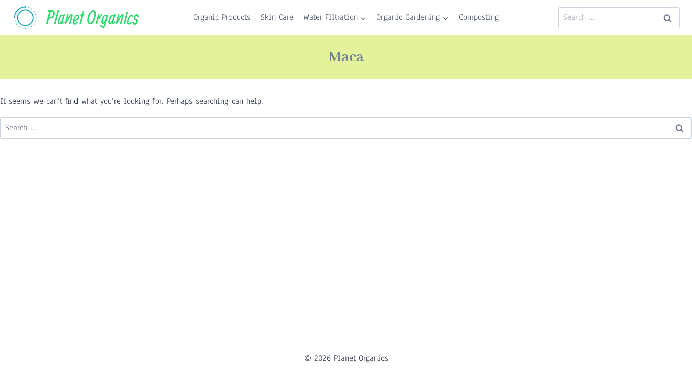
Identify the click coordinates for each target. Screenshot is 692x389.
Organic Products (221, 17)
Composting (479, 17)
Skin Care (277, 17)
